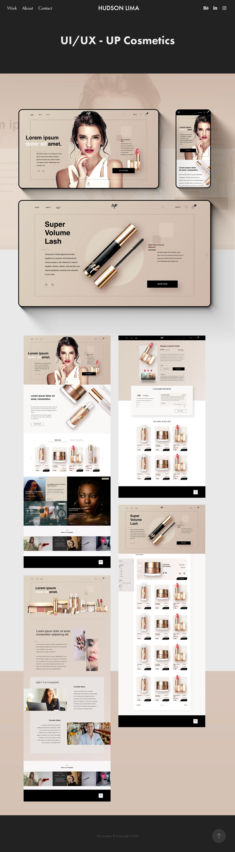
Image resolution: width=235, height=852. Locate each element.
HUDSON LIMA (118, 8)
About (27, 8)
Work (12, 8)
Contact (45, 8)
